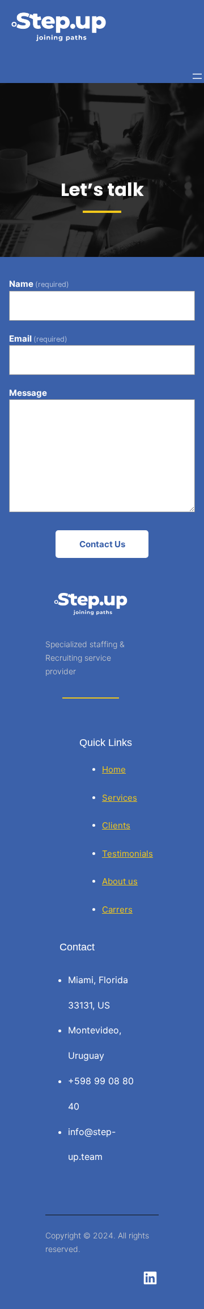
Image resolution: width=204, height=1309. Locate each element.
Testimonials (127, 853)
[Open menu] (197, 76)
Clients (116, 825)
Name (39, 284)
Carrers (117, 909)
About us (120, 881)
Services (119, 797)
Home (114, 769)
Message (28, 393)
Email (38, 338)
